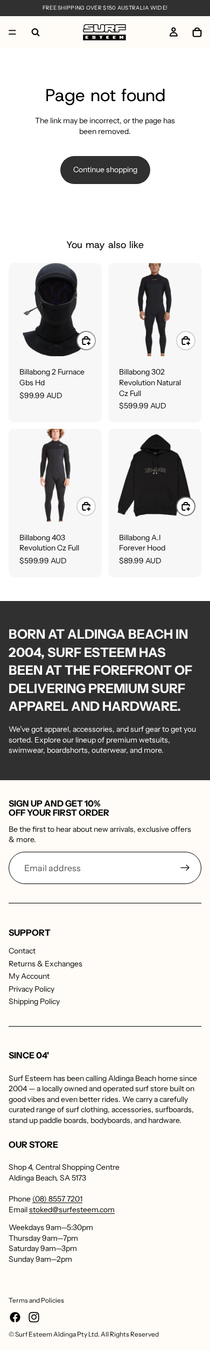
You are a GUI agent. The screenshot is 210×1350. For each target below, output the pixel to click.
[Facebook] (15, 1317)
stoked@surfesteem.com (72, 1209)
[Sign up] (185, 868)
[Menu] (12, 32)
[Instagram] (33, 1317)
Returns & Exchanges (45, 964)
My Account (29, 976)
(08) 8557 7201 (57, 1199)
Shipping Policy (34, 1001)
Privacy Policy (31, 989)
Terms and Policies (36, 1300)
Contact (22, 951)
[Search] (35, 32)
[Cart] (197, 32)
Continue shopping (105, 169)
